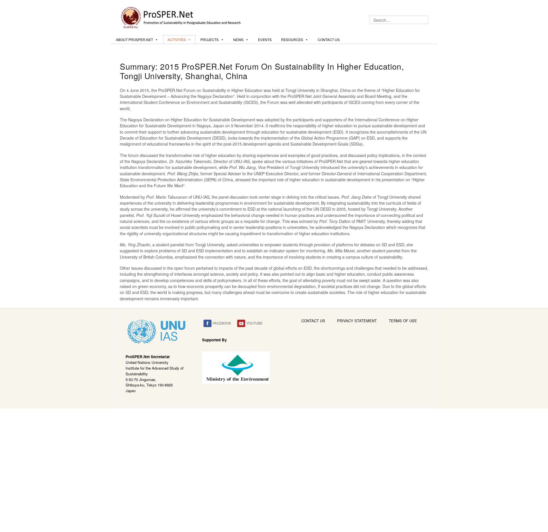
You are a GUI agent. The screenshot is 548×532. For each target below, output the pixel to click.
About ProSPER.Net (134, 39)
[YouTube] (241, 323)
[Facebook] (207, 323)
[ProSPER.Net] (181, 17)
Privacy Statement (357, 320)
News (238, 39)
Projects (209, 39)
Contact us (329, 39)
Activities (177, 39)
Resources (292, 39)
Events (265, 39)
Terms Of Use (403, 320)
